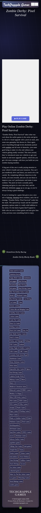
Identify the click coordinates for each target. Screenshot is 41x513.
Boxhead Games (22, 295)
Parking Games (24, 411)
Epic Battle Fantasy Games (18, 334)
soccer (12, 435)
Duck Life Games (15, 330)
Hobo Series (13, 365)
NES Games (13, 404)
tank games (27, 446)
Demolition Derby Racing (14, 252)
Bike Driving (22, 285)
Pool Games (26, 421)
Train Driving (14, 460)
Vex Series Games (15, 467)
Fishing (27, 341)
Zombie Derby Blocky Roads (25, 257)
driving (9, 197)
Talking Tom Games (16, 446)
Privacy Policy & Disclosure (16, 501)
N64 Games (13, 400)
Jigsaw (28, 369)
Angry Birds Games (16, 278)
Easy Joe (25, 330)
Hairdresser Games (15, 358)
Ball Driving (22, 281)
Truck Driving (14, 464)
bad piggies (13, 281)
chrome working (15, 306)
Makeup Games (14, 379)
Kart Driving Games (16, 372)
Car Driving (27, 299)
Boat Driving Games (24, 288)
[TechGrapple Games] (16, 5)
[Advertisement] (20, 38)
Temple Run (13, 450)
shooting (16, 197)
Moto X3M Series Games (17, 397)
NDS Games (23, 400)
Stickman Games (21, 435)
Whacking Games (23, 478)
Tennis (21, 450)
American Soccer (15, 274)
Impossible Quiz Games (17, 369)
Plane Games (14, 414)
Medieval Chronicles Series (18, 386)
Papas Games (14, 411)
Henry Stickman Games (17, 362)
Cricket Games (14, 316)
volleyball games (15, 471)
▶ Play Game (20, 118)
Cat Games (13, 302)
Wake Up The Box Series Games (20, 474)
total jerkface (13, 457)
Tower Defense (24, 457)
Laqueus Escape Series (17, 376)
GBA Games (14, 351)
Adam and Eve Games (16, 271)
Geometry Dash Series (16, 355)
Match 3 (12, 383)
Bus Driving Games (16, 299)
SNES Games (27, 432)
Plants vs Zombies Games (17, 418)
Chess (20, 302)
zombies (8, 147)
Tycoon (22, 464)
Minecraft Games (15, 390)
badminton (27, 278)
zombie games (14, 485)
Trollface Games (25, 460)
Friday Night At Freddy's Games (19, 348)
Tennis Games (14, 453)
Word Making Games (16, 481)
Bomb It (12, 295)
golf (26, 355)
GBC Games (24, 351)
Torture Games (24, 453)
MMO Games (26, 390)
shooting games (14, 425)
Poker (29, 418)
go (29, 188)
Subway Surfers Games (17, 439)
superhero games (15, 442)
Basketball (13, 285)
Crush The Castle (15, 320)
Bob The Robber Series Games (19, 292)
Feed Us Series (14, 337)
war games (13, 478)
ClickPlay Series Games (17, 313)
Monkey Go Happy (16, 393)
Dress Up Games (15, 323)
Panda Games (21, 407)
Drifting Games (14, 327)
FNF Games (13, 344)
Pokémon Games (15, 421)
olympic (12, 407)
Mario (23, 379)
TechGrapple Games (19, 499)
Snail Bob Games (15, 432)
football (21, 344)
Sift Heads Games (15, 428)
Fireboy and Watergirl (16, 341)
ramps (18, 188)
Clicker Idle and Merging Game (19, 309)
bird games (13, 288)
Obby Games (23, 404)
